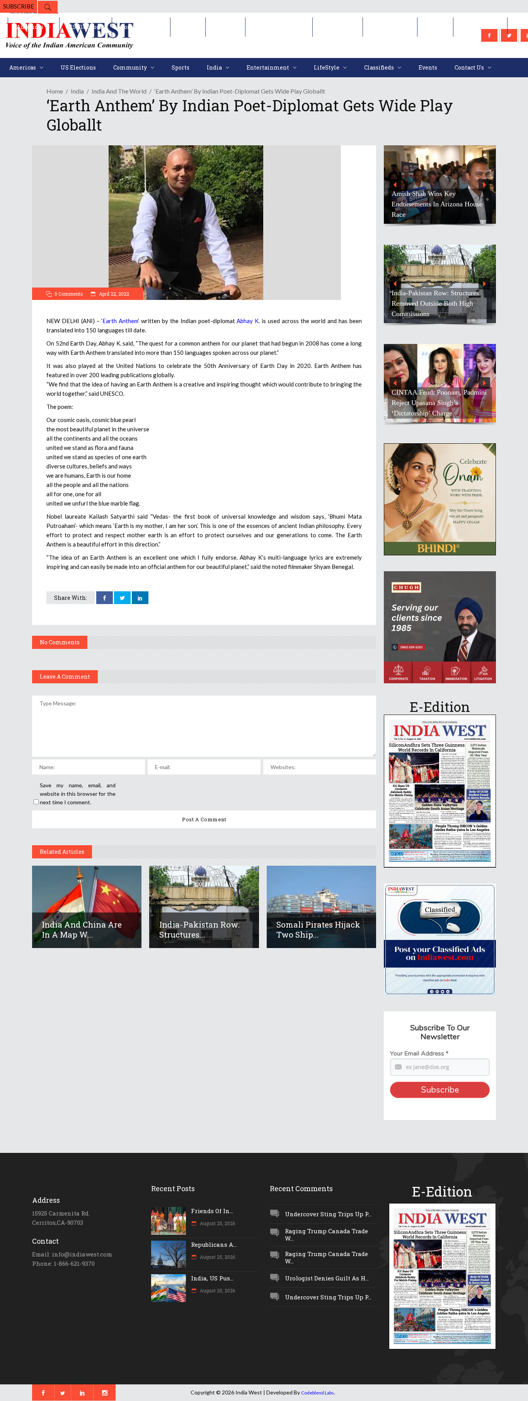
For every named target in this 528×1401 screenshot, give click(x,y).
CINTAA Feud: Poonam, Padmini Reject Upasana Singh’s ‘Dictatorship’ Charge (439, 402)
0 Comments (69, 294)
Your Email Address (419, 1053)
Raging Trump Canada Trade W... (326, 1234)
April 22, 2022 (113, 294)
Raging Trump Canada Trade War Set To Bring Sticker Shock (444, 209)
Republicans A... (214, 1244)
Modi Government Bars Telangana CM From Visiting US (444, 309)
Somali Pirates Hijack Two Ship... (318, 929)
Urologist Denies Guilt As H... (327, 1278)
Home (54, 91)
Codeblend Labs (317, 1393)
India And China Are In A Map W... (82, 929)
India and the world (119, 91)
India (77, 91)
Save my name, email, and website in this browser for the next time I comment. (78, 793)
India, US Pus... (212, 1278)
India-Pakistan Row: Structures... (199, 929)
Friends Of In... (212, 1211)
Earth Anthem (120, 320)
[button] (446, 184)
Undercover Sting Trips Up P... (328, 1214)
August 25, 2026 (217, 1223)
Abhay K (248, 320)
